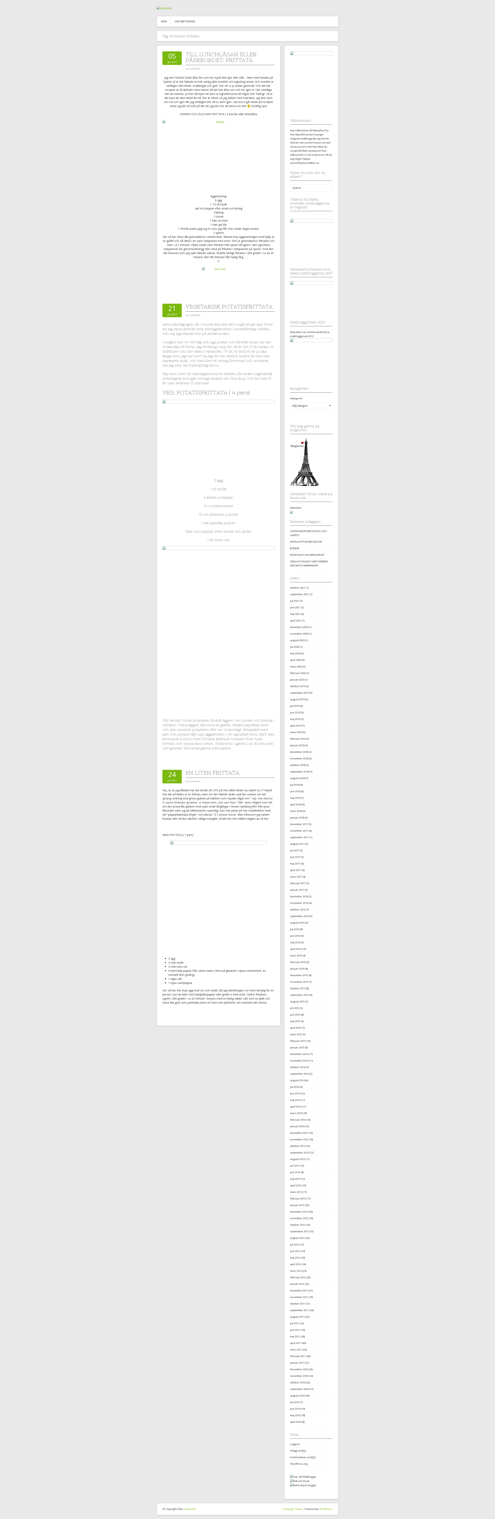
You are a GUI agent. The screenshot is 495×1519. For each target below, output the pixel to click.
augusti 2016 (297, 922)
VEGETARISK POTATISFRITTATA (229, 306)
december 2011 (299, 1290)
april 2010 (295, 1422)
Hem (164, 21)
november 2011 (299, 1297)
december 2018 (299, 752)
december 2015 (299, 975)
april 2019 (295, 725)
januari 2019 (297, 745)
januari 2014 (297, 1126)
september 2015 (299, 995)
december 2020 (299, 627)
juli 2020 (294, 647)
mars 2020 (296, 666)
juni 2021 (295, 607)
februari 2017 (298, 883)
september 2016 (299, 916)
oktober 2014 (297, 1067)
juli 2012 (294, 1244)
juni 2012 (295, 1251)
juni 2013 (295, 1172)
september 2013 (299, 1152)
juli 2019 (294, 706)
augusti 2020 (297, 640)
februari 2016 (298, 962)
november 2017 (299, 830)
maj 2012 (295, 1257)
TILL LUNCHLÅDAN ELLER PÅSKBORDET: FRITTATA (221, 57)
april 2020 (295, 660)
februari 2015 (298, 1041)
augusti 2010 (297, 1395)
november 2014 (299, 1060)
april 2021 (295, 620)
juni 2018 (295, 791)
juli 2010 (294, 1402)
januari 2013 (297, 1205)
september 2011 (299, 1310)
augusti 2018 (297, 778)
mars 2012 (296, 1270)
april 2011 (295, 1343)
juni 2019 (295, 712)
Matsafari (295, 507)
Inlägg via (298, 1450)
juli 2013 (294, 1165)
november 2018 (299, 758)
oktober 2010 (297, 1382)
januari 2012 (297, 1284)
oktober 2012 (297, 1225)
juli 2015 (294, 1008)
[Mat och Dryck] (300, 1480)
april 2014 (295, 1106)
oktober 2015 (297, 988)
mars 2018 (296, 811)
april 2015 (295, 1027)
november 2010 (299, 1376)
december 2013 (299, 1133)
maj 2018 (295, 798)
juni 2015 (295, 1014)
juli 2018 (294, 784)
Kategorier (296, 398)
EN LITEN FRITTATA (212, 773)
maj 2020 (295, 653)
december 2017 (299, 824)
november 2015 (299, 981)
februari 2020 (298, 673)
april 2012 (295, 1264)
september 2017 (299, 837)
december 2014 (299, 1054)
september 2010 (299, 1389)
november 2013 (299, 1139)
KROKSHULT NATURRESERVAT (307, 555)
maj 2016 (295, 942)
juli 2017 (294, 850)
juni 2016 (295, 936)
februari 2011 (298, 1356)
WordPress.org (299, 1463)
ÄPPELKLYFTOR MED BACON (306, 541)
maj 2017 (295, 863)
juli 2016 (294, 929)
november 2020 (299, 633)
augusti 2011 (297, 1316)
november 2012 (299, 1218)
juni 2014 (295, 1093)
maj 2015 (295, 1021)
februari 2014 (298, 1119)
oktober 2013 (297, 1146)
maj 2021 (295, 614)
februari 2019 (298, 738)
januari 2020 (297, 679)
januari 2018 (297, 817)
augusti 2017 (297, 844)
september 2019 (299, 692)
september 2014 (299, 1073)
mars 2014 (296, 1113)
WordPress (325, 1509)
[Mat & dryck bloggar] (303, 1485)
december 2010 (299, 1369)
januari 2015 (297, 1047)
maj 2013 (295, 1179)
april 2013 (295, 1185)
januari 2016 (297, 968)
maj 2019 (295, 719)
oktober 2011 (297, 1303)
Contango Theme (292, 1509)
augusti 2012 (297, 1238)
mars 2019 (296, 732)
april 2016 (295, 949)
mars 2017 (296, 876)
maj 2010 (295, 1415)
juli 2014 (294, 1087)
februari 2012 (298, 1277)
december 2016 (299, 896)
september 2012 (299, 1231)
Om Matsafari (185, 21)
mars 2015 (296, 1034)
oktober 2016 (297, 909)
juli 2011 (294, 1323)
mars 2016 (296, 955)
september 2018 (299, 771)
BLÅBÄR (294, 548)
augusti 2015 (297, 1001)
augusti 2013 (297, 1159)
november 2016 (299, 903)
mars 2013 (296, 1192)
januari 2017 (297, 890)
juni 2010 (295, 1408)
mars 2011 (296, 1349)
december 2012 (299, 1211)
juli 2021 (294, 601)
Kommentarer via (303, 1457)
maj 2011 (295, 1336)
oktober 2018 (297, 765)
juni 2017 (295, 857)
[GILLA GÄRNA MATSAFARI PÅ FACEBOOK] (291, 511)
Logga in (295, 1444)
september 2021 (299, 594)
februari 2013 (298, 1198)
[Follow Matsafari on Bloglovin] (304, 462)
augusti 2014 (297, 1080)
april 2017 (295, 870)
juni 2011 (295, 1330)
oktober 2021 (297, 587)
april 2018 (295, 804)
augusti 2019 (297, 699)
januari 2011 (297, 1362)
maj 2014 (295, 1100)
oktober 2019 (297, 686)
